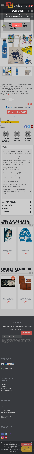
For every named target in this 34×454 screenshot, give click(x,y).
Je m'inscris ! (17, 25)
